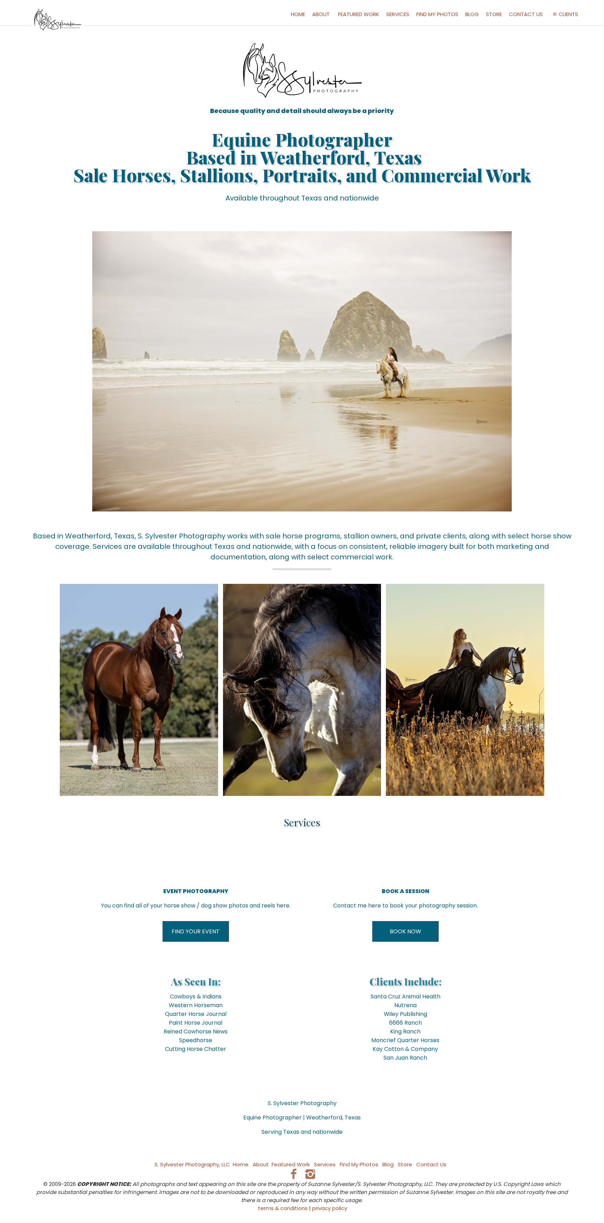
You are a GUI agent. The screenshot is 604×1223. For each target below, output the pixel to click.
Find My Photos (437, 14)
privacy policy (329, 1208)
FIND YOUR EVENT (196, 931)
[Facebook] (293, 1174)
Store (494, 14)
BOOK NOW (405, 931)
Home (298, 14)
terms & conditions (283, 1208)
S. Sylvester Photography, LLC (192, 1164)
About (321, 14)
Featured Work (358, 14)
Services (397, 14)
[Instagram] (310, 1174)
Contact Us (526, 14)
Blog (472, 14)
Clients (568, 14)
